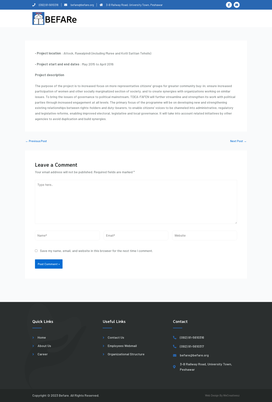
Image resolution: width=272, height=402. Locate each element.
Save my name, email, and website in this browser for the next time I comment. (96, 251)
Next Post (238, 140)
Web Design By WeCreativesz (222, 395)
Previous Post (36, 140)
